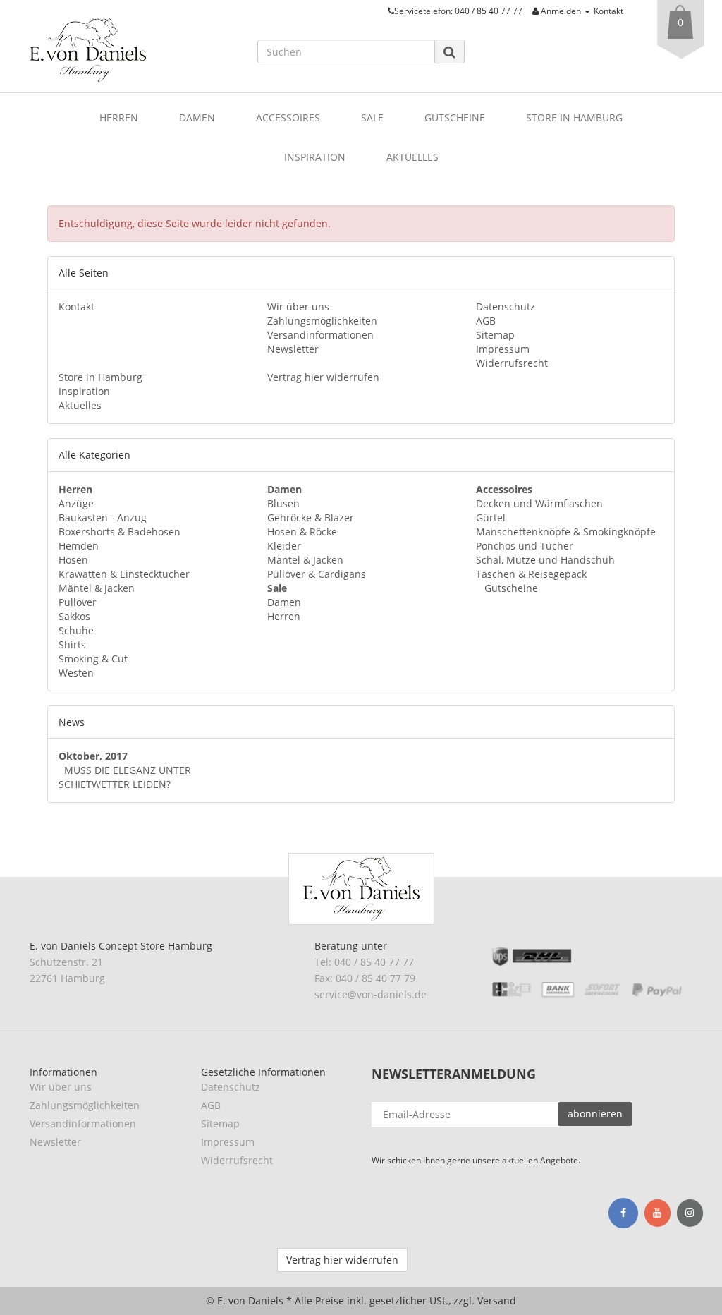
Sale (372, 117)
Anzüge (76, 503)
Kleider (284, 545)
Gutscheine (454, 117)
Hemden (79, 545)
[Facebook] (623, 1213)
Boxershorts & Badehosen (119, 531)
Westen (76, 672)
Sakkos (74, 616)
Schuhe (76, 630)
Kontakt (608, 10)
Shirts (72, 644)
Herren (118, 117)
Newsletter (293, 349)
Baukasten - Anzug (103, 517)
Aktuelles (412, 157)
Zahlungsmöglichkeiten (322, 320)
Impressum (503, 349)
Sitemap (495, 334)
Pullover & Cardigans (316, 574)
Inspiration (314, 157)
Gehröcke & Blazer (310, 517)
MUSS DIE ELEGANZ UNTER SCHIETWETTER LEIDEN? (125, 777)
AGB (486, 320)
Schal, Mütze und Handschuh (545, 559)
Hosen (73, 559)
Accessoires (288, 117)
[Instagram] (690, 1213)
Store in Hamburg (574, 117)
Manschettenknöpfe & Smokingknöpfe (566, 531)
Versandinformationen (320, 334)
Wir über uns (298, 306)
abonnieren (595, 1113)
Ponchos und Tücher (524, 545)
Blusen (283, 503)
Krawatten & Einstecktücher (124, 574)
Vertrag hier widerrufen (323, 377)
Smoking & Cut (93, 658)
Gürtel (491, 517)
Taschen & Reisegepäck (531, 574)
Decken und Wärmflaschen (539, 503)
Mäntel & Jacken (97, 588)
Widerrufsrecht (512, 363)
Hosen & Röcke (302, 531)
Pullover (78, 602)
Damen (197, 117)
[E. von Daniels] (133, 50)
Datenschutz (505, 306)
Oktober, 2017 (93, 756)
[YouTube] (657, 1213)
